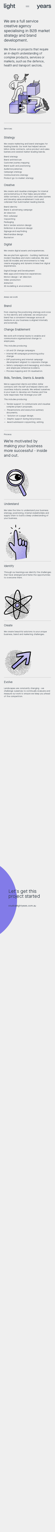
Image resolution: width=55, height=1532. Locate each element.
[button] (28, 8)
